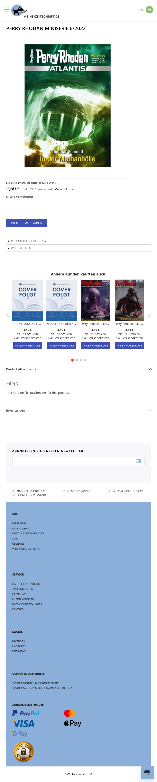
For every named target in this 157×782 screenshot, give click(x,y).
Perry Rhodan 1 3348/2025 (95, 324)
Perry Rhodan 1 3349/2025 (129, 324)
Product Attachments (21, 369)
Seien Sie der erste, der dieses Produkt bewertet (31, 182)
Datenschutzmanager (27, 604)
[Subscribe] (138, 461)
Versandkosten (65, 189)
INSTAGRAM (19, 651)
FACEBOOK (18, 641)
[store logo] (35, 11)
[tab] (78, 369)
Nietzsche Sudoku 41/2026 (61, 324)
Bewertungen (15, 410)
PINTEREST (18, 646)
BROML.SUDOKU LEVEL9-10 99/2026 (28, 324)
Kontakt (17, 609)
